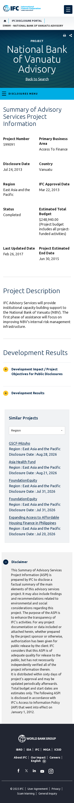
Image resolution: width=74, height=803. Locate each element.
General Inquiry (47, 793)
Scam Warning (26, 793)
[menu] (68, 9)
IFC (37, 749)
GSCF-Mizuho (19, 443)
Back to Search (37, 79)
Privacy (56, 788)
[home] (5, 21)
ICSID (57, 749)
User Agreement (38, 788)
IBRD (19, 749)
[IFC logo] (22, 8)
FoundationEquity (23, 480)
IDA (28, 749)
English (36, 760)
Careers (55, 757)
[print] (63, 36)
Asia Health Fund (22, 462)
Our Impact (38, 757)
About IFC (20, 757)
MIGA (46, 749)
